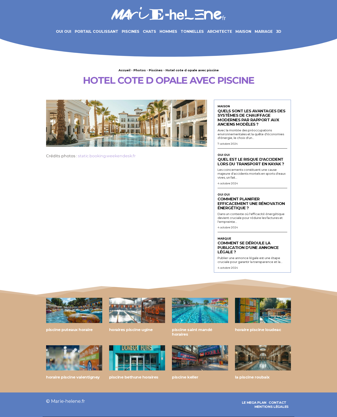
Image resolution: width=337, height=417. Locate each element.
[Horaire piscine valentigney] (74, 357)
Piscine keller (185, 377)
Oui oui (224, 155)
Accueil (124, 70)
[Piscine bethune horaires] (137, 357)
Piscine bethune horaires (133, 377)
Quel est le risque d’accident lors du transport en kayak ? (251, 161)
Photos (139, 70)
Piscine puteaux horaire (69, 329)
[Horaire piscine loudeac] (263, 310)
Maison (224, 106)
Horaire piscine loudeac (258, 329)
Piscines (156, 70)
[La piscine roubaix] (263, 357)
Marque (224, 238)
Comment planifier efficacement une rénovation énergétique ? (251, 203)
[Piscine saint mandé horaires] (200, 310)
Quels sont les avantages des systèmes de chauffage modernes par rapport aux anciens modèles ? (251, 118)
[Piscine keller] (200, 357)
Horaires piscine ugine (131, 329)
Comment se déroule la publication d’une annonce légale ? (248, 247)
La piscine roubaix (252, 377)
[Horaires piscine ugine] (137, 310)
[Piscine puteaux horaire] (74, 310)
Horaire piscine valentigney (73, 377)
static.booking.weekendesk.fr (107, 156)
